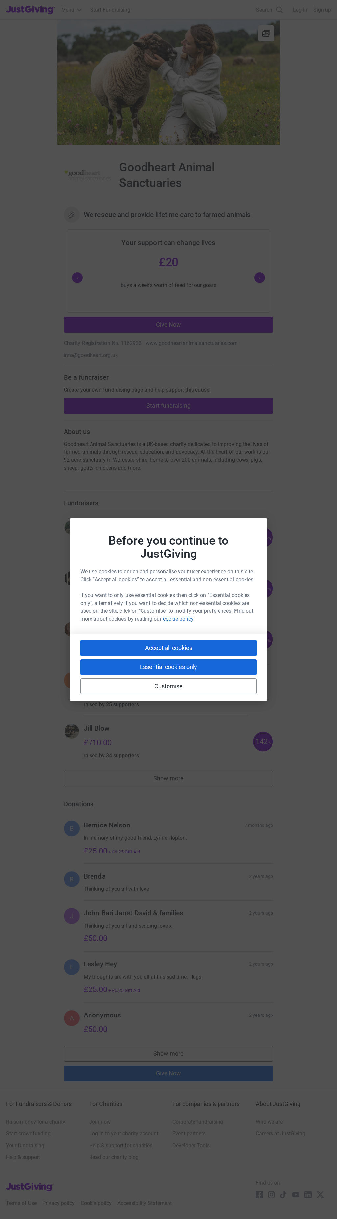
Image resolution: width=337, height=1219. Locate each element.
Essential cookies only (168, 667)
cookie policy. (178, 619)
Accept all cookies (168, 647)
